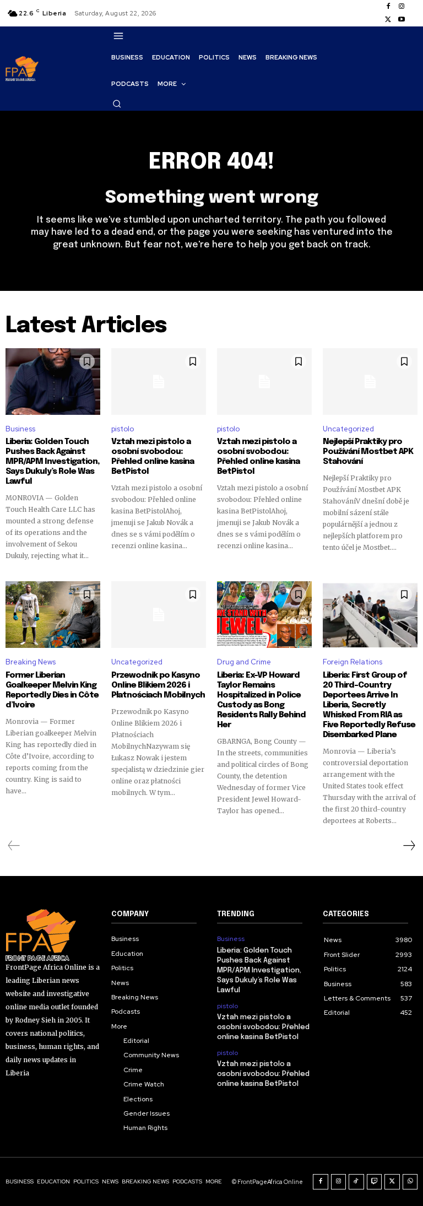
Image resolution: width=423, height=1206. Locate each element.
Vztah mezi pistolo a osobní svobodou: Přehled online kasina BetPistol (152, 456)
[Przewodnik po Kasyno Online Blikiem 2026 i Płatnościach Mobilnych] (158, 614)
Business (20, 429)
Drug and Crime (244, 662)
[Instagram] (401, 6)
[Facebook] (388, 6)
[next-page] (408, 845)
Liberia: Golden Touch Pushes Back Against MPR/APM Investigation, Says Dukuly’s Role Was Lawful (53, 461)
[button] (116, 103)
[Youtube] (401, 19)
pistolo (122, 429)
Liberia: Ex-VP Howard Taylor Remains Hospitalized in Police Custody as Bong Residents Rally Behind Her (261, 700)
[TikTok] (356, 1181)
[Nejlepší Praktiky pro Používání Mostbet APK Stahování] (370, 381)
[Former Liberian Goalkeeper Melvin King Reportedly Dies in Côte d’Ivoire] (53, 614)
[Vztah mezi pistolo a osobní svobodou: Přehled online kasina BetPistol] (158, 381)
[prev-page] (14, 845)
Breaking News (31, 662)
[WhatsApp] (410, 1181)
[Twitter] (388, 19)
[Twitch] (374, 1181)
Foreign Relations (352, 662)
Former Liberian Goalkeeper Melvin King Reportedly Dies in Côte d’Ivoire (52, 690)
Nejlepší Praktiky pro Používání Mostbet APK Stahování (368, 451)
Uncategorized (348, 429)
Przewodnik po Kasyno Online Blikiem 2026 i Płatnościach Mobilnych (158, 685)
